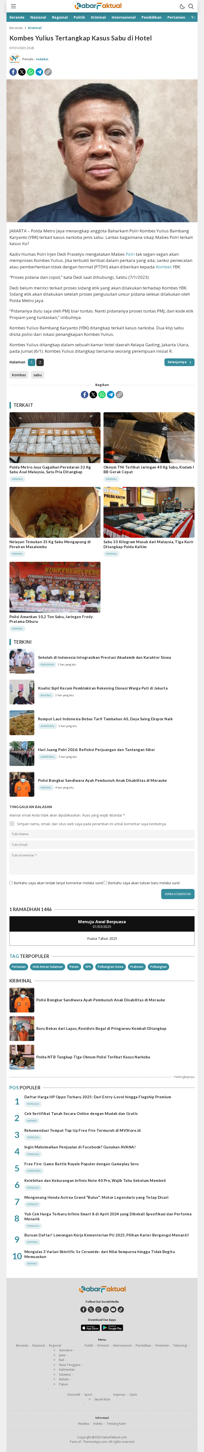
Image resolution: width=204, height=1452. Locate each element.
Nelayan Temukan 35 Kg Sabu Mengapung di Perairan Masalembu (50, 544)
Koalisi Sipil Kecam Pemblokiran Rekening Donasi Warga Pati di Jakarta (103, 688)
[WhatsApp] (30, 72)
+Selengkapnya (184, 1077)
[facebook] (83, 1309)
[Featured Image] (102, 221)
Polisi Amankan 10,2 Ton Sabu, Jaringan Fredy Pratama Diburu (51, 619)
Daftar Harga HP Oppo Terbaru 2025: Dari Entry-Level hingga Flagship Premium (97, 1097)
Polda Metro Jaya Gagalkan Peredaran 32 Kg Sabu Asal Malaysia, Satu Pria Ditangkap (50, 469)
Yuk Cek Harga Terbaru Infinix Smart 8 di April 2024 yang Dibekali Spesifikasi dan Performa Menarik (108, 1216)
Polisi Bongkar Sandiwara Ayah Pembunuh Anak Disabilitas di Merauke (102, 780)
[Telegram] (39, 72)
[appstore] (90, 1329)
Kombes (164, 267)
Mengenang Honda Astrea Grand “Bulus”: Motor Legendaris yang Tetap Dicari (96, 1197)
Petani (74, 967)
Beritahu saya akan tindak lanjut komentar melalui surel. (59, 883)
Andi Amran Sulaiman (48, 967)
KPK (88, 967)
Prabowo (136, 967)
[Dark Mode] (182, 6)
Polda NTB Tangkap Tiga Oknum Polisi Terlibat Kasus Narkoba (93, 1057)
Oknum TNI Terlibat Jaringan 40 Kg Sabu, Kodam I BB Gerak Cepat (148, 469)
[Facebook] (13, 72)
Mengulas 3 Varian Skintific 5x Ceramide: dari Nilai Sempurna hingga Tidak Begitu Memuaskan (99, 1254)
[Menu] (13, 6)
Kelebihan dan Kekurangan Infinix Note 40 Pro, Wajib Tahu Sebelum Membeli (95, 1180)
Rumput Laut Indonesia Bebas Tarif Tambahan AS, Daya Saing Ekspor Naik (105, 719)
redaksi (42, 59)
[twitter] (91, 1309)
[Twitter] (22, 72)
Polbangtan (158, 967)
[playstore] (112, 1329)
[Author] (14, 59)
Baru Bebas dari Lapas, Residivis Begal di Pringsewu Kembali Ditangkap (101, 1028)
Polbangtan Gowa (110, 967)
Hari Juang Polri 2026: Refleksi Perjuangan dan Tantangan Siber (96, 749)
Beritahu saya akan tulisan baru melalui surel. (144, 883)
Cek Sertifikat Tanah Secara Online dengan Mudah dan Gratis (81, 1113)
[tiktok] (121, 1309)
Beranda (16, 28)
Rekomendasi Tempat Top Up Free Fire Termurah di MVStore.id (82, 1130)
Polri (130, 254)
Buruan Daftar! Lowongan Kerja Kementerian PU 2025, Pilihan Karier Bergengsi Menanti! (106, 1235)
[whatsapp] (98, 1309)
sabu (37, 375)
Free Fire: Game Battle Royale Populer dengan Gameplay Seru (81, 1164)
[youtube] (113, 1309)
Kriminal (35, 28)
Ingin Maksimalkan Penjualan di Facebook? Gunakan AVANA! (80, 1147)
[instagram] (106, 1309)
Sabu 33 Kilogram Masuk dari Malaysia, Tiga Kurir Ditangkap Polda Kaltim (148, 544)
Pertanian (19, 967)
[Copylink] (48, 72)
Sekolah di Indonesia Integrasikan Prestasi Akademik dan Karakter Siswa (104, 657)
